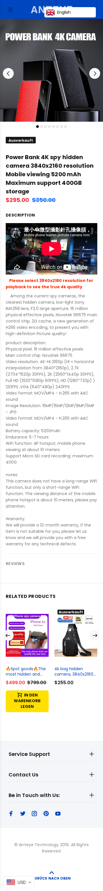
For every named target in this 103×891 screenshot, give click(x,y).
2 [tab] (41, 126)
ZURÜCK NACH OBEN (51, 878)
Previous (8, 73)
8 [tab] (65, 126)
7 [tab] (61, 126)
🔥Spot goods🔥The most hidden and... (26, 671)
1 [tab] (37, 126)
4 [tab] (49, 126)
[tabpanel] (51, 70)
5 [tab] (53, 126)
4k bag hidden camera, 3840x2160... (75, 671)
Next (94, 73)
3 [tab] (45, 126)
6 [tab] (57, 126)
